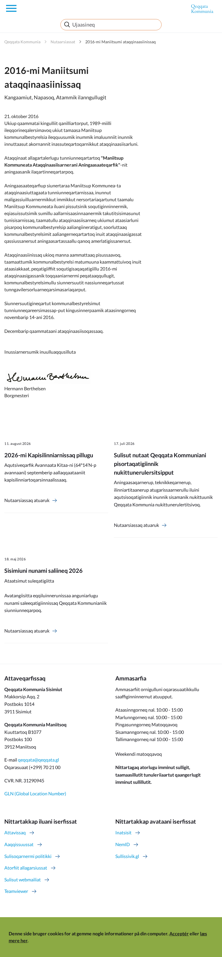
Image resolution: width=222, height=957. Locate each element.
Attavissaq (15, 832)
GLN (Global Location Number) (35, 793)
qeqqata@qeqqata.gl (38, 759)
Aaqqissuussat (19, 844)
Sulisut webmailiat (22, 879)
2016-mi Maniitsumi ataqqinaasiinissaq (120, 41)
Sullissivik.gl (127, 856)
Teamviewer (16, 891)
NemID (122, 844)
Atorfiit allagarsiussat (25, 867)
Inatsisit (123, 832)
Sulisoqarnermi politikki (27, 856)
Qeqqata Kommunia (22, 41)
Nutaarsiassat (63, 41)
